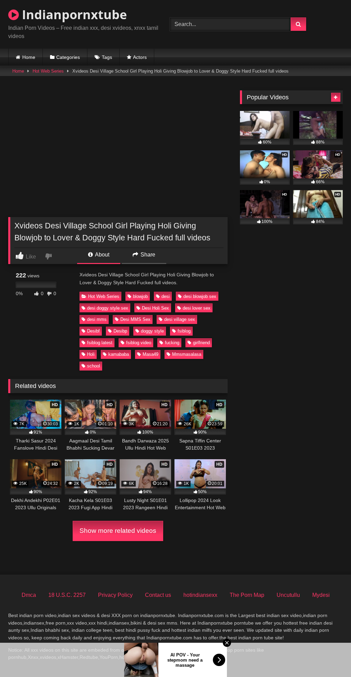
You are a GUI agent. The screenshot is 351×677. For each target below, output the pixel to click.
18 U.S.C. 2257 (67, 595)
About (101, 255)
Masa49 (150, 354)
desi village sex (179, 319)
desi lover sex (196, 308)
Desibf (93, 331)
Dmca (29, 595)
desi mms (97, 319)
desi (165, 296)
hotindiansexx (200, 595)
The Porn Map (247, 595)
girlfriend (201, 342)
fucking (172, 342)
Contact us (158, 595)
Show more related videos (118, 530)
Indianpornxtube (73, 14)
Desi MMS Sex (135, 319)
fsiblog (184, 331)
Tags (107, 57)
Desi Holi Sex (155, 308)
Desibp (120, 331)
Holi (91, 354)
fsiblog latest (99, 342)
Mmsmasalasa (186, 354)
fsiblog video (138, 342)
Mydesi (321, 595)
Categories (68, 57)
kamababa (118, 354)
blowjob (140, 296)
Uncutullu (288, 595)
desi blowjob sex (199, 296)
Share (147, 255)
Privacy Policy (115, 595)
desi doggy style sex (107, 308)
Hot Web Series (48, 71)
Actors (140, 57)
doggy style (152, 331)
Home (28, 57)
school (93, 365)
